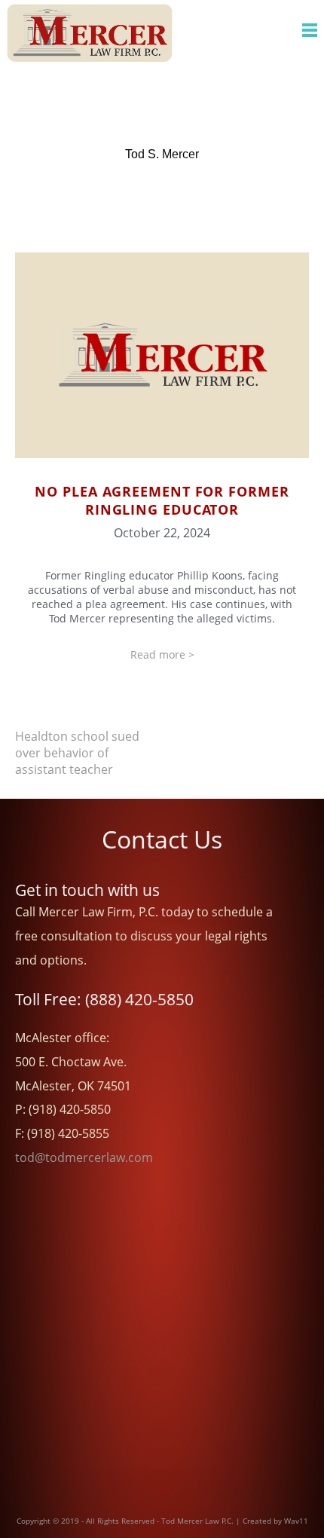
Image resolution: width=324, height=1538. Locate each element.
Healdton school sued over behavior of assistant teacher (77, 753)
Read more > (162, 654)
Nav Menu (309, 30)
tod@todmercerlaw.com (84, 1157)
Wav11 (296, 1520)
